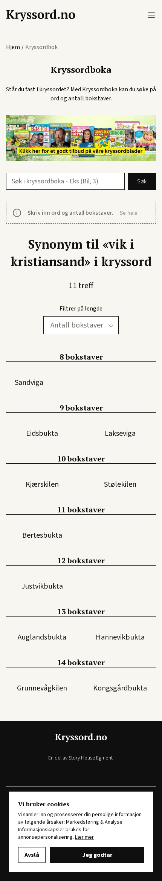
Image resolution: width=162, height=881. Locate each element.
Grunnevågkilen (42, 688)
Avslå (31, 855)
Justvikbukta (42, 586)
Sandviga (29, 382)
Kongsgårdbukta (120, 688)
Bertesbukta (42, 535)
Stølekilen (120, 484)
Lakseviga (120, 433)
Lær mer (84, 837)
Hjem (13, 47)
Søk (142, 181)
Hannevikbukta (120, 637)
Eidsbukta (42, 433)
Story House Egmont (91, 758)
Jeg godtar (97, 855)
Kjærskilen (42, 484)
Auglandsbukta (42, 637)
